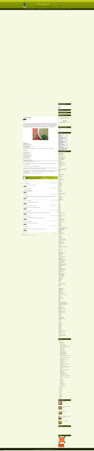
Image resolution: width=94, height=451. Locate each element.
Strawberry (60, 212)
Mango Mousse (62, 360)
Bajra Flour (60, 216)
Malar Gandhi (26, 210)
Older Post (55, 233)
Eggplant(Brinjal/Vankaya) (62, 311)
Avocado (60, 205)
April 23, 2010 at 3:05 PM (53, 210)
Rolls (59, 172)
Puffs (59, 171)
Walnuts (59, 201)
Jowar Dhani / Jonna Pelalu (62, 238)
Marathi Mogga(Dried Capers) (62, 269)
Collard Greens (60, 305)
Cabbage (60, 297)
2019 (60, 395)
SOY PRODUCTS (61, 277)
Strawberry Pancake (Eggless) (63, 353)
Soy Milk (60, 280)
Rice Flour (60, 225)
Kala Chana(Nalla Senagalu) (62, 158)
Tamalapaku (47, 3)
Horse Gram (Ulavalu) (61, 157)
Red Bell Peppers (61, 329)
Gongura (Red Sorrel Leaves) (62, 312)
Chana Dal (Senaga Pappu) (62, 155)
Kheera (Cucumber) (61, 316)
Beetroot (59, 293)
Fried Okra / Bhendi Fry (63, 344)
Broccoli (59, 295)
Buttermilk (60, 181)
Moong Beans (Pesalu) (61, 162)
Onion (59, 320)
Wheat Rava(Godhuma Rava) (62, 256)
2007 (60, 340)
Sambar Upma (61, 358)
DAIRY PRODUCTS (61, 179)
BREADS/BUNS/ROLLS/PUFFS (63, 169)
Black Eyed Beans (61, 154)
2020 (60, 396)
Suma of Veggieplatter (42, 123)
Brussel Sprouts (60, 296)
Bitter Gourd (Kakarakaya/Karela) (62, 294)
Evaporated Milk (60, 184)
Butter (59, 180)
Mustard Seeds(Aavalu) (61, 271)
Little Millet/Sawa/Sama (61, 242)
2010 (60, 341)
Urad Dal (60, 167)
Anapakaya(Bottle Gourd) (62, 289)
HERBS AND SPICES (61, 258)
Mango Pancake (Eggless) (63, 352)
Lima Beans (60, 160)
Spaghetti (60, 255)
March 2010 (61, 342)
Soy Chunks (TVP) (61, 279)
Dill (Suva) (60, 263)
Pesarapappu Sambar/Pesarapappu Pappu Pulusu (65, 364)
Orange (59, 209)
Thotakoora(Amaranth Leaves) (62, 332)
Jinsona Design (47, 449)
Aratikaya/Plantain (61, 290)
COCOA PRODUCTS (61, 174)
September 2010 (62, 383)
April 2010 (61, 343)
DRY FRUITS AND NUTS (62, 193)
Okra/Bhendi (60, 319)
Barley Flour (60, 217)
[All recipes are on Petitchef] (61, 446)
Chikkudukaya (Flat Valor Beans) (62, 302)
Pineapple (32, 177)
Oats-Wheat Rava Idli (62, 348)
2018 (60, 394)
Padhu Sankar (26, 188)
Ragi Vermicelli (60, 249)
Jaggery (59, 285)
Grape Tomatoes (60, 313)
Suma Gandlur (26, 221)
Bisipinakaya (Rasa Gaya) (63, 365)
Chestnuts (60, 196)
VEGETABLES (60, 288)
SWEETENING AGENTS (62, 283)
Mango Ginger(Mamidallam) (62, 268)
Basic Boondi (64, 401)
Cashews (60, 195)
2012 (60, 388)
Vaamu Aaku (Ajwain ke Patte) (62, 334)
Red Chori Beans (60, 165)
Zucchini (60, 336)
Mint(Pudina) (60, 270)
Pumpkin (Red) (60, 324)
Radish (59, 325)
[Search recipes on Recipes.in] (61, 447)
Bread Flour (60, 218)
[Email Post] (34, 177)
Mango (59, 208)
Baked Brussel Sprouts (62, 354)
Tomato (59, 333)
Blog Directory (2, 450)
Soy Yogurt (60, 281)
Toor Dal (60, 166)
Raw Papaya (60, 328)
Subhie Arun (26, 216)
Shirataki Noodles (61, 253)
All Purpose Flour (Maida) (62, 215)
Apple (59, 204)
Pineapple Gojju (27, 117)
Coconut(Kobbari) (61, 197)
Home (40, 233)
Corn (59, 306)
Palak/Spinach (60, 321)
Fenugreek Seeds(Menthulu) (62, 265)
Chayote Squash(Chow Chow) (62, 301)
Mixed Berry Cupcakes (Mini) (63, 345)
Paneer (59, 189)
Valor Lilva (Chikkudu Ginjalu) (62, 335)
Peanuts (59, 200)
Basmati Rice (60, 231)
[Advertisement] (40, 110)
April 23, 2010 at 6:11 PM (53, 215)
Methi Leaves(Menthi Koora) (62, 318)
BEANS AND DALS (61, 153)
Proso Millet (60, 245)
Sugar (59, 286)
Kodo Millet (60, 241)
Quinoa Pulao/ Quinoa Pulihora (63, 359)
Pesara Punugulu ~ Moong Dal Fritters (66, 407)
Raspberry (60, 211)
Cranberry (60, 207)
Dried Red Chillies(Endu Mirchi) (62, 264)
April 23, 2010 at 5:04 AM (53, 200)
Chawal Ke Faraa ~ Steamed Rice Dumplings (67, 417)
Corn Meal (60, 234)
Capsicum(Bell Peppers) (61, 298)
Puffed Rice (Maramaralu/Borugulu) (63, 246)
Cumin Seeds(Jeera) (61, 261)
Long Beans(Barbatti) (61, 317)
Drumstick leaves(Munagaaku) (62, 309)
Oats (59, 248)
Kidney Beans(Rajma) (61, 159)
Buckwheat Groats (61, 232)
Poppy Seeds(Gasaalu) (61, 273)
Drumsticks (60, 308)
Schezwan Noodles (65, 421)
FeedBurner (67, 122)
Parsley (59, 272)
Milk (59, 187)
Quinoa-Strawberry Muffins (63, 361)
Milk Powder (60, 188)
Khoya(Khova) (60, 186)
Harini (25, 226)
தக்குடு (25, 183)
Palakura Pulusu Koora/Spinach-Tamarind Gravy (65, 356)
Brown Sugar (60, 284)
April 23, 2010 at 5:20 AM (53, 205)
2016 (60, 392)
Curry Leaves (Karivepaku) (62, 262)
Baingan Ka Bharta (62, 349)
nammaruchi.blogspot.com (29, 205)
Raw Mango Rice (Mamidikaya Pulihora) (65, 366)
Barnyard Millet (60, 230)
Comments (61, 130)
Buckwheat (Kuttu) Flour (61, 219)
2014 (60, 390)
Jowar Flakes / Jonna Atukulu (62, 239)
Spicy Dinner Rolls (62, 350)
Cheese (59, 182)
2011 (60, 387)
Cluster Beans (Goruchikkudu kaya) (63, 304)
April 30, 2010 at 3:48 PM (53, 220)
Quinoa (59, 247)
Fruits (30, 177)
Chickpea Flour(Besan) (61, 220)
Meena (25, 194)
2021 (60, 397)
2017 (60, 393)
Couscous (60, 235)
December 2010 (62, 386)
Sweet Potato (60, 331)
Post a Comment (25, 231)
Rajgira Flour (60, 224)
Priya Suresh (26, 200)
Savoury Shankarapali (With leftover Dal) (65, 357)
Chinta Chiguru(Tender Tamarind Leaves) (63, 303)
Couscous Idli (64, 411)
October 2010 (61, 384)
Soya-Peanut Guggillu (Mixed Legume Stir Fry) (65, 377)
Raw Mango (60, 327)
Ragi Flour (60, 223)
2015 (60, 391)
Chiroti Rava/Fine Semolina (62, 233)
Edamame (60, 310)
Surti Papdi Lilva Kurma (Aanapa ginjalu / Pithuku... (65, 347)
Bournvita (60, 175)
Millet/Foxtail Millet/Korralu (62, 243)
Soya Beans (60, 278)
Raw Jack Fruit (60, 326)
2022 (60, 398)
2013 (60, 389)
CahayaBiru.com (56, 449)
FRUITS (60, 203)
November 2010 (62, 385)
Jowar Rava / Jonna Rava (61, 240)
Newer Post (24, 233)
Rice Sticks (60, 250)
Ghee (59, 185)
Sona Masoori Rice (61, 254)
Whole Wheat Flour (61, 226)
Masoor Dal (60, 161)
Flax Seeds (60, 266)
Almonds (60, 194)
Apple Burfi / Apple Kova (63, 351)
